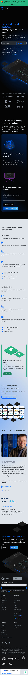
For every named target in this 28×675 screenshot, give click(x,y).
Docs (15, 598)
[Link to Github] (2, 643)
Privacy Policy (9, 591)
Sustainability (4, 635)
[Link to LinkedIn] (6, 643)
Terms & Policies (17, 625)
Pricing (2, 602)
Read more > (14, 4)
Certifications (17, 628)
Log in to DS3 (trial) (18, 618)
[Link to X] (9, 643)
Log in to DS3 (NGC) (18, 615)
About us (3, 625)
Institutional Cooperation (6, 637)
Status (15, 607)
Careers (3, 632)
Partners (3, 628)
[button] (25, 8)
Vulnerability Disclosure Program (19, 612)
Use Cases (3, 607)
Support (16, 605)
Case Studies (17, 600)
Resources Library (18, 609)
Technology (3, 609)
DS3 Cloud (3, 598)
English (15, 578)
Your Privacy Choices (12, 670)
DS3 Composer (4, 600)
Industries (3, 605)
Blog (15, 602)
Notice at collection (7, 673)
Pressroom (3, 630)
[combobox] (17, 578)
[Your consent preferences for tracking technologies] (25, 672)
